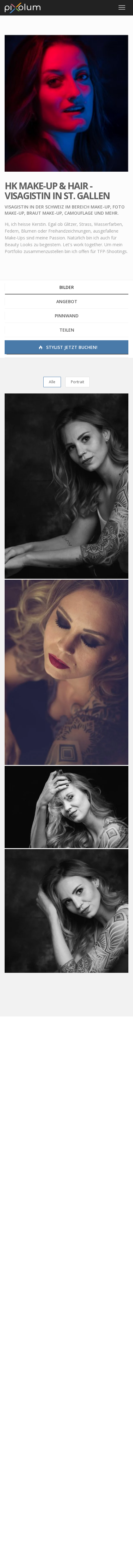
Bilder (66, 287)
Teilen (66, 330)
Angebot (66, 301)
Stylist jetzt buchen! (71, 347)
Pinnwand (67, 316)
